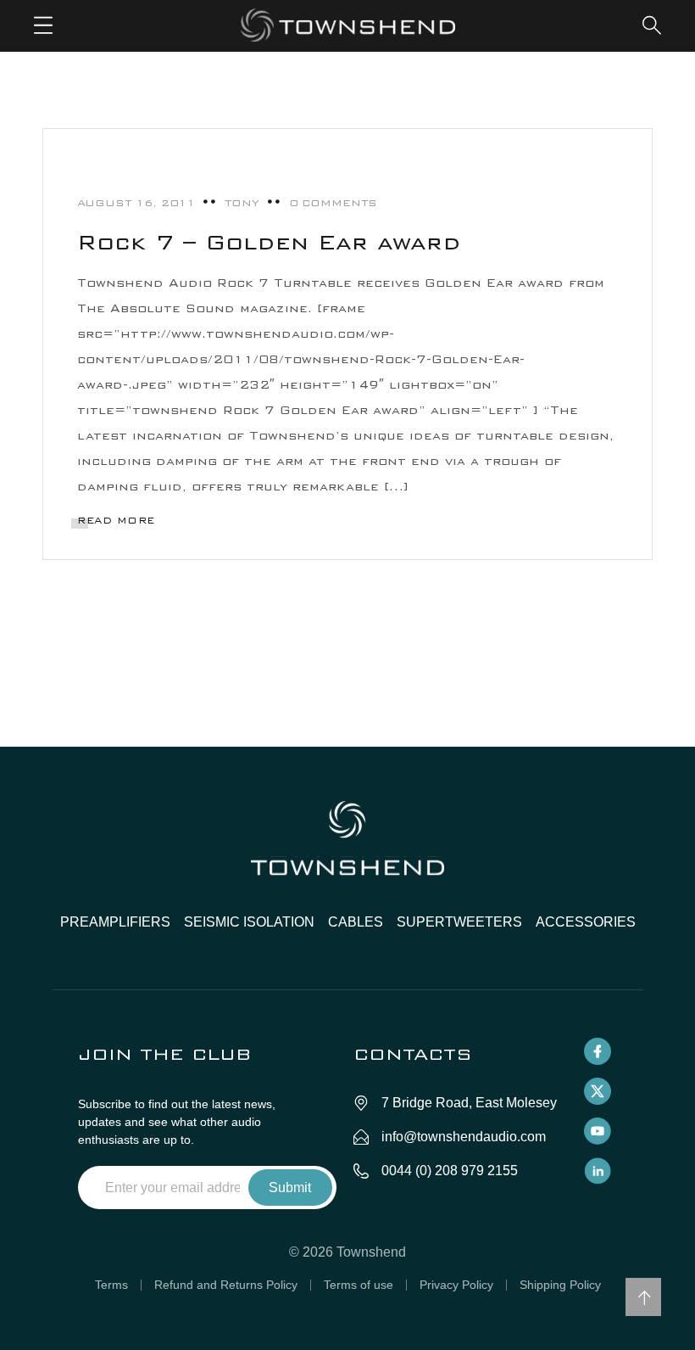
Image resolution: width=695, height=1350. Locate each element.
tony (242, 203)
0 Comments (333, 203)
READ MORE (116, 520)
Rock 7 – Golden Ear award (269, 242)
